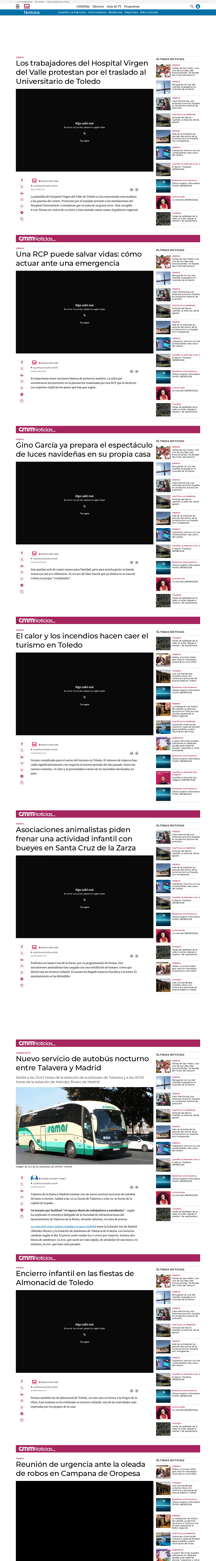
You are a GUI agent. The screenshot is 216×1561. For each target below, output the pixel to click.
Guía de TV (115, 6)
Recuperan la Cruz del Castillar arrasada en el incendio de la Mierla (184, 87)
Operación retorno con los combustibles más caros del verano (186, 152)
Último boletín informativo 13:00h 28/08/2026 (186, 691)
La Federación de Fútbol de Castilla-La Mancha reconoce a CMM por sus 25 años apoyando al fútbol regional (185, 711)
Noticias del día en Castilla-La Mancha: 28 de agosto (185, 120)
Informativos (97, 12)
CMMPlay (84, 6)
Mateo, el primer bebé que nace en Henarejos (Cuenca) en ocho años (184, 659)
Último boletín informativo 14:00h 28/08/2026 (186, 184)
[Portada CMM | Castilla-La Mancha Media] (27, 6)
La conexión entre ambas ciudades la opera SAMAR (63, 1226)
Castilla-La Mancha (72, 12)
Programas (132, 6)
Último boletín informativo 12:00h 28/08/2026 (186, 760)
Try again (84, 141)
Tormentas (39, 2)
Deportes (131, 12)
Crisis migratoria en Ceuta (58, 2)
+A (131, 189)
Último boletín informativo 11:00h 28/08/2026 (186, 793)
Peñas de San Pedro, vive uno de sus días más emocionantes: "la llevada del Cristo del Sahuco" (185, 72)
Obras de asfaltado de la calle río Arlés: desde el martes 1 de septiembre (184, 218)
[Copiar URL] (84, 133)
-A (136, 189)
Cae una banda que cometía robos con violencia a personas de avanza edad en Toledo (184, 677)
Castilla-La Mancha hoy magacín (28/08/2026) (184, 779)
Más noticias (149, 12)
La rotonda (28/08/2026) (185, 200)
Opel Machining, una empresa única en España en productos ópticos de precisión (186, 104)
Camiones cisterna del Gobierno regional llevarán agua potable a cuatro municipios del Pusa (186, 728)
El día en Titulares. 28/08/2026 (182, 168)
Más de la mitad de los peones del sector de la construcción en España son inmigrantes (185, 137)
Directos (99, 6)
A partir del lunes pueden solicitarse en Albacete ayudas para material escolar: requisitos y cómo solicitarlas (186, 746)
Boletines (115, 12)
